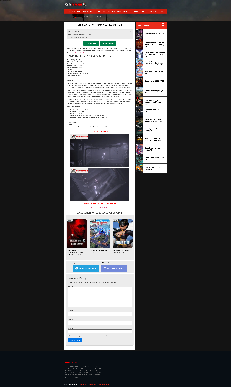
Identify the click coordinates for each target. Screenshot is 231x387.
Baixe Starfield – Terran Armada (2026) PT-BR (153, 139)
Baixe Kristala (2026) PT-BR (155, 33)
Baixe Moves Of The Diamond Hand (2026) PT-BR (154, 102)
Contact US (135, 11)
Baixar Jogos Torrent (74, 11)
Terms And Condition (114, 11)
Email (70, 319)
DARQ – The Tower (79, 52)
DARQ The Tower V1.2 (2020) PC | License (80, 34)
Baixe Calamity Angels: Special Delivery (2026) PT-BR (155, 64)
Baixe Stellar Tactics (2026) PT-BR (152, 168)
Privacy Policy (101, 11)
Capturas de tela (77, 35)
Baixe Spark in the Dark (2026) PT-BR (153, 130)
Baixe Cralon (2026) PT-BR (154, 81)
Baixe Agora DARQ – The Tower (80, 37)
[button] (89, 11)
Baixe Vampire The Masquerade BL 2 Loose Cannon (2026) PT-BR (75, 252)
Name (70, 310)
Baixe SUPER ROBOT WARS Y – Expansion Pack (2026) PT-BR (155, 54)
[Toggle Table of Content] (129, 31)
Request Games (152, 11)
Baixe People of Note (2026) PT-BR (153, 149)
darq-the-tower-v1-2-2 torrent (99, 207)
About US (126, 11)
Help (143, 11)
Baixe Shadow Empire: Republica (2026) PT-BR (153, 120)
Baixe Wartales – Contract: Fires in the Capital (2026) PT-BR (155, 45)
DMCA (161, 11)
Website (70, 328)
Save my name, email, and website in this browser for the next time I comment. (96, 336)
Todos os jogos (88, 11)
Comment (72, 286)
